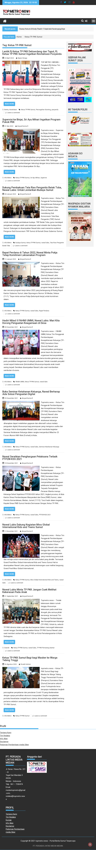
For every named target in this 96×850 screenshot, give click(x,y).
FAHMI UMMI (20, 382)
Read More (9, 104)
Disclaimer (4, 741)
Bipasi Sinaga (22, 58)
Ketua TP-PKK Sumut (28, 110)
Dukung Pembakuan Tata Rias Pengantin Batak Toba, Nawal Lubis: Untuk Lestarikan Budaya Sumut (32, 188)
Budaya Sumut (21, 243)
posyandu (55, 110)
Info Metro (7, 178)
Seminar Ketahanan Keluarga (49, 447)
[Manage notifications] (90, 844)
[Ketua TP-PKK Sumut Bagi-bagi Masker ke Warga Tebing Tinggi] (21, 668)
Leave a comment (13, 113)
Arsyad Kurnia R (22, 126)
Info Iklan (4, 738)
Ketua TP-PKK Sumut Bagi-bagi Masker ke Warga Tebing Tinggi (29, 659)
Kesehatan (13, 110)
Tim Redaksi (5, 735)
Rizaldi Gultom (26, 664)
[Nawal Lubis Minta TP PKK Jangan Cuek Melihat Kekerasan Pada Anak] (21, 600)
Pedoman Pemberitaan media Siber (14, 744)
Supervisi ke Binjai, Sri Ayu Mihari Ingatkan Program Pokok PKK (31, 121)
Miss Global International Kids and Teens (44, 580)
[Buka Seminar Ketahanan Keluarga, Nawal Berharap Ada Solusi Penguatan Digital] (21, 402)
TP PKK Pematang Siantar (45, 648)
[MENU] (93, 21)
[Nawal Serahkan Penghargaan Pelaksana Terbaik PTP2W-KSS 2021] (21, 467)
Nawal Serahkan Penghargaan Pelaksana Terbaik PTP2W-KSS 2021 (29, 458)
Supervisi (44, 178)
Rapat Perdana (44, 311)
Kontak (9, 820)
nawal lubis (45, 243)
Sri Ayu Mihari (35, 178)
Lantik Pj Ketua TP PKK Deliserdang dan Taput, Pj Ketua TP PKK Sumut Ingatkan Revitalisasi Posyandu (32, 52)
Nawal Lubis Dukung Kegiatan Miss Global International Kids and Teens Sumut (26, 526)
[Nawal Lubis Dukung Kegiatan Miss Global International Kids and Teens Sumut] (21, 535)
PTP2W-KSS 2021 (45, 515)
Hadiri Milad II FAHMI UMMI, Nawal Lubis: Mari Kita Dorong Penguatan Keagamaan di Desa (31, 322)
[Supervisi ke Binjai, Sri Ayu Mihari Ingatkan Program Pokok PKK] (21, 130)
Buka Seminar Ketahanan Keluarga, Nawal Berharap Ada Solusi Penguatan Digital (31, 393)
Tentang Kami (5, 732)
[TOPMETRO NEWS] (5, 21)
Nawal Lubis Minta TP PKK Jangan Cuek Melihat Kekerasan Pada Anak (29, 591)
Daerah (6, 648)
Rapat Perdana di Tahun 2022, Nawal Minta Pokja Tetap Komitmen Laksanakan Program (29, 254)
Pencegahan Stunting (43, 110)
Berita (6, 110)
